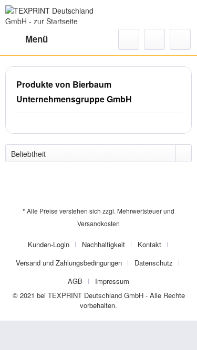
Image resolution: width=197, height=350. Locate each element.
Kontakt (149, 244)
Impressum (112, 281)
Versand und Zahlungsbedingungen (69, 263)
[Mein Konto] (154, 39)
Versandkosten (98, 223)
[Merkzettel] (128, 39)
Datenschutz (153, 263)
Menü (36, 39)
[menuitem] (26, 39)
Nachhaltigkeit (103, 244)
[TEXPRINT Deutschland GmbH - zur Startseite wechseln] (52, 14)
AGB (75, 281)
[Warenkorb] (180, 39)
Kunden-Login (48, 244)
